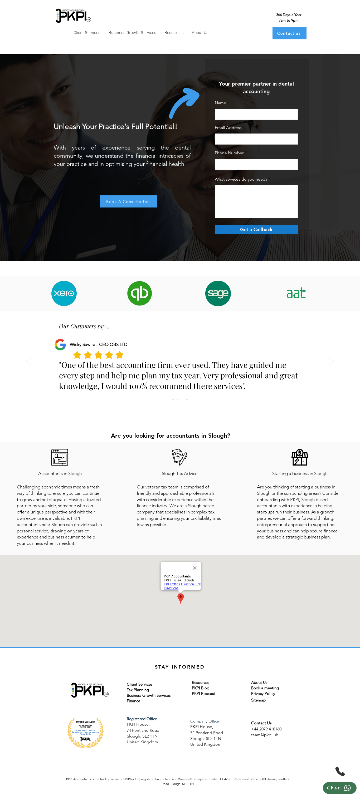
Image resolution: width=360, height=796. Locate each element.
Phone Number (229, 153)
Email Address (228, 128)
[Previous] (28, 362)
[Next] (331, 362)
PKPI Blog (200, 687)
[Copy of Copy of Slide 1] (177, 399)
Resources (200, 682)
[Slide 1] (173, 399)
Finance (133, 700)
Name (220, 103)
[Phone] (340, 771)
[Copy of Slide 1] (182, 399)
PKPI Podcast (203, 693)
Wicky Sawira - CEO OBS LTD (99, 344)
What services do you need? (241, 179)
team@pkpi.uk (264, 734)
